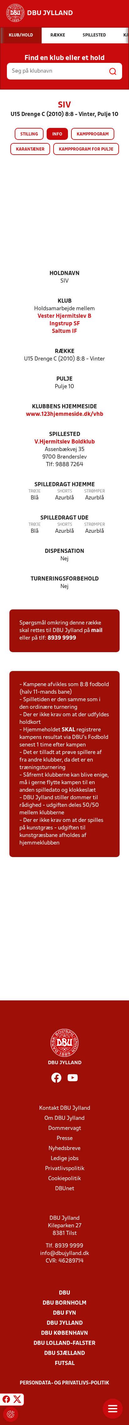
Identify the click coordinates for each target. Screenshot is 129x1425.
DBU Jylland (65, 1323)
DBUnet (64, 1188)
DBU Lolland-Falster (64, 1343)
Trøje (34, 491)
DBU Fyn (64, 1313)
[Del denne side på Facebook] (6, 1400)
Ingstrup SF (64, 324)
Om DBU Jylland (64, 1118)
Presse (65, 1138)
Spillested (64, 434)
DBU (64, 1293)
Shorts (64, 491)
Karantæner (30, 149)
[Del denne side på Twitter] (17, 1400)
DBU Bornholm (64, 1303)
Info (57, 134)
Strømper (94, 491)
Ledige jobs (65, 1158)
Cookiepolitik (64, 1178)
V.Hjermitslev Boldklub (64, 442)
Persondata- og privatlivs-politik (64, 1383)
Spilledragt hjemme (64, 484)
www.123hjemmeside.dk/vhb (64, 414)
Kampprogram (93, 134)
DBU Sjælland (64, 1353)
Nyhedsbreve (64, 1148)
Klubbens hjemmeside (64, 407)
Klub (65, 301)
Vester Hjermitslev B (64, 316)
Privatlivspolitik (64, 1168)
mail (96, 630)
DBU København (64, 1333)
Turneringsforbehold (65, 579)
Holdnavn (64, 273)
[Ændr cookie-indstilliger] (10, 1414)
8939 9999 (62, 638)
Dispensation (64, 551)
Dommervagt (64, 1128)
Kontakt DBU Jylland (64, 1108)
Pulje (64, 379)
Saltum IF (64, 331)
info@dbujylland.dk (64, 1253)
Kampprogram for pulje (86, 149)
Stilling (29, 134)
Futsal (65, 1363)
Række (65, 351)
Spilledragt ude (64, 518)
